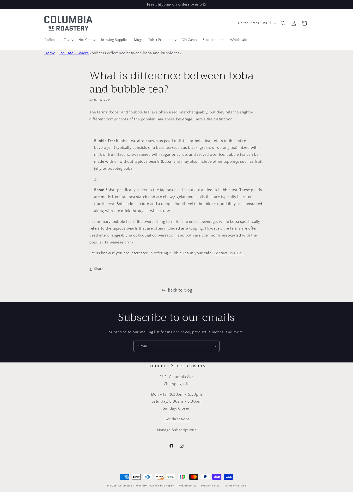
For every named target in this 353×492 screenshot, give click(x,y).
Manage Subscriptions (176, 430)
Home (49, 53)
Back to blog (180, 290)
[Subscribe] (214, 346)
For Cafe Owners (74, 53)
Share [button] (98, 269)
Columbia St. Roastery (132, 485)
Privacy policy (210, 485)
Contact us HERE (228, 253)
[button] (51, 40)
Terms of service (235, 485)
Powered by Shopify (161, 485)
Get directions (176, 419)
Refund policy (187, 485)
